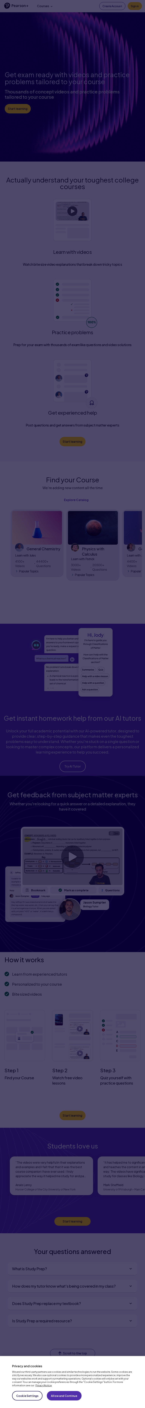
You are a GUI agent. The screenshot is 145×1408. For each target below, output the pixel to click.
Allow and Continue (64, 1395)
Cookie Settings (27, 1395)
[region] (72, 1382)
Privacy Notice (43, 1385)
